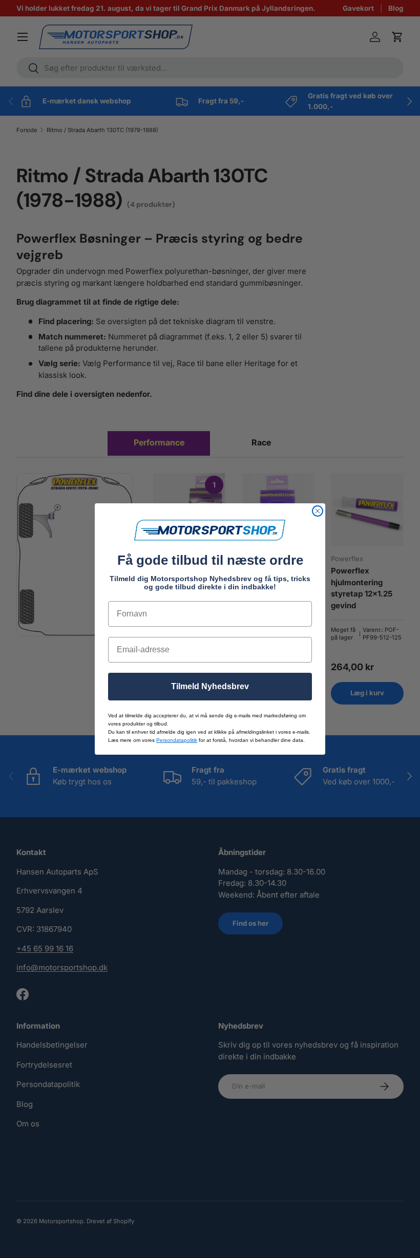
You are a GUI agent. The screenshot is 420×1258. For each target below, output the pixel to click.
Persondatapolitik (176, 740)
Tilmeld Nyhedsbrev (210, 686)
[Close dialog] (317, 511)
